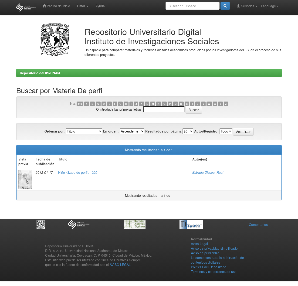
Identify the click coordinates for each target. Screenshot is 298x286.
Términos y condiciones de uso (214, 271)
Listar (81, 5)
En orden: (111, 131)
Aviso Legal (199, 243)
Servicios (247, 5)
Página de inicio (58, 5)
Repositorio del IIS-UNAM (40, 73)
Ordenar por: (54, 131)
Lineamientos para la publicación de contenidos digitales (217, 260)
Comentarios (258, 224)
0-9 (80, 104)
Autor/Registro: (206, 131)
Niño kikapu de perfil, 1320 (78, 172)
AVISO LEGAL (120, 264)
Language (268, 5)
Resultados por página (163, 131)
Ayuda (100, 5)
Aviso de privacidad (205, 253)
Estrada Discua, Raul (207, 172)
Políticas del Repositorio (208, 267)
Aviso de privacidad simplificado (214, 248)
